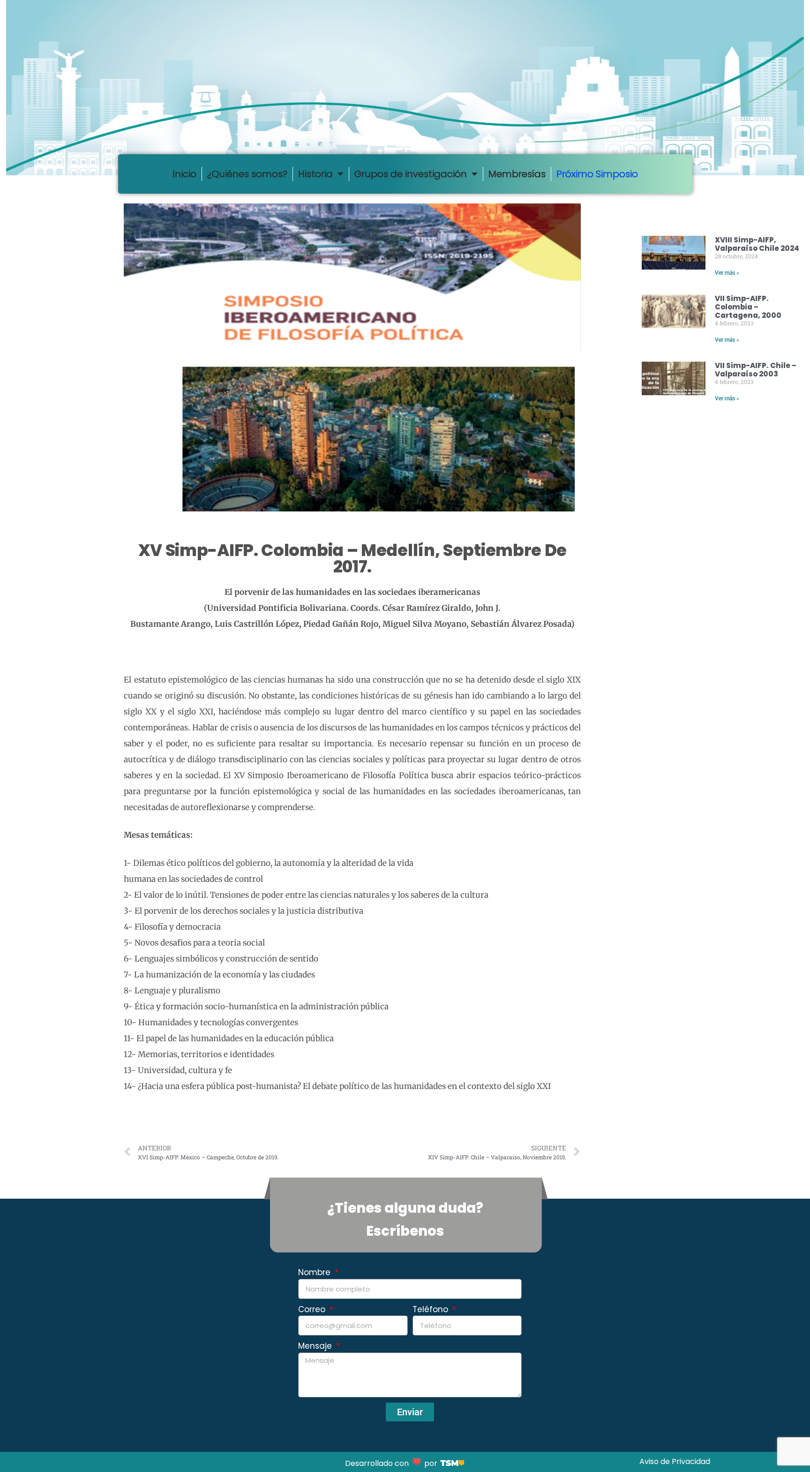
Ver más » (727, 273)
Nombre (315, 1272)
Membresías (517, 173)
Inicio (184, 173)
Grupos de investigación (410, 173)
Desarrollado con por (392, 1463)
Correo (313, 1309)
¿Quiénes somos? (247, 173)
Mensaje (316, 1346)
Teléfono (431, 1309)
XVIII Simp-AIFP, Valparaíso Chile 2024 (757, 244)
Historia (315, 173)
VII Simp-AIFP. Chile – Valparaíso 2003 (755, 369)
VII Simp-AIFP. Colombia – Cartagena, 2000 (748, 306)
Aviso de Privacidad (674, 1461)
